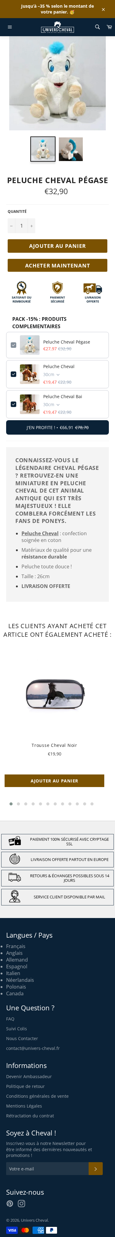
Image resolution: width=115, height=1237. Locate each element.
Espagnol (16, 966)
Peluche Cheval (59, 366)
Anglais (14, 953)
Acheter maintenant (57, 265)
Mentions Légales (24, 1106)
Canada (15, 993)
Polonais (16, 986)
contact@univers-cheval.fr (33, 1048)
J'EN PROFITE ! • (58, 427)
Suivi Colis (16, 1028)
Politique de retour (25, 1086)
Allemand (17, 959)
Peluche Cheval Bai (62, 396)
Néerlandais (20, 980)
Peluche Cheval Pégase (66, 342)
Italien (13, 973)
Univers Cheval (34, 1220)
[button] (11, 804)
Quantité (17, 211)
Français (15, 946)
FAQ (10, 1019)
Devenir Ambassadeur (29, 1076)
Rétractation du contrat (30, 1116)
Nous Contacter (22, 1038)
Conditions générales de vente (37, 1096)
